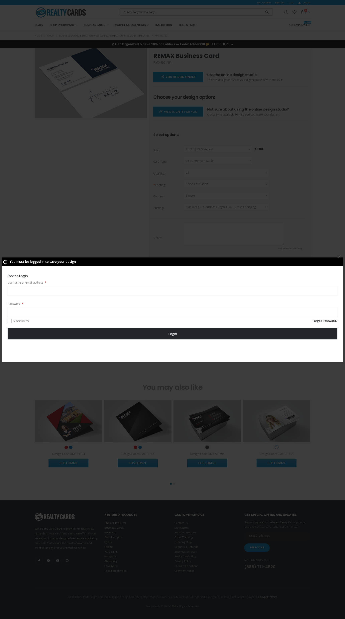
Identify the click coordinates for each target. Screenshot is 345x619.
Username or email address (33, 282)
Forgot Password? (325, 321)
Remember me (21, 321)
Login (172, 334)
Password (21, 304)
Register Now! (172, 350)
